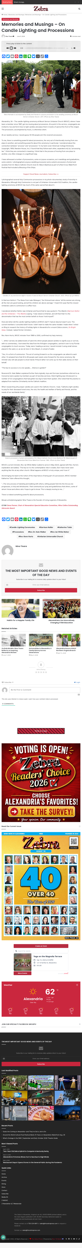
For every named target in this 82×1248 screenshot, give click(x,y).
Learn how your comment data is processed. (43, 699)
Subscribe (5, 1194)
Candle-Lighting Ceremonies (23, 527)
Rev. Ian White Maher (60, 532)
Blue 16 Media (57, 1239)
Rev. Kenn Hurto (26, 536)
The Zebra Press (36, 1239)
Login (78, 682)
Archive (4, 1177)
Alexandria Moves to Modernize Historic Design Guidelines (33, 2)
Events (4, 1180)
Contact (4, 1190)
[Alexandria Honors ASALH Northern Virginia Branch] (68, 640)
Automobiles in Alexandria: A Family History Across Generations (40, 650)
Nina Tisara (8, 36)
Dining (4, 1184)
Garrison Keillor (46, 527)
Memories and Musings (16, 14)
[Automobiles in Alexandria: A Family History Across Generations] (41, 640)
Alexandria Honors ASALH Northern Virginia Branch (66, 649)
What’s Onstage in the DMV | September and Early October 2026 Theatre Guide (30, 1138)
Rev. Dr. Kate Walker (37, 532)
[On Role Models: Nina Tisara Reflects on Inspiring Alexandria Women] (14, 640)
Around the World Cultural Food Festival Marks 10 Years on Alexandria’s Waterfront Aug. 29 (34, 1135)
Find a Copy (41, 731)
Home (5, 14)
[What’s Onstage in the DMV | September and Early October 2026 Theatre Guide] (67, 1082)
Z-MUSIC (5, 1200)
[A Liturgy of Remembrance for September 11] (67, 1098)
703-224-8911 (33, 1223)
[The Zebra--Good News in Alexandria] (41, 8)
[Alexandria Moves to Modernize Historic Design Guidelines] (14, 1098)
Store (3, 1187)
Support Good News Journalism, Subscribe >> (41, 174)
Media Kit (5, 1197)
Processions (18, 532)
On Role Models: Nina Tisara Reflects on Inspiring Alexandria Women (12, 650)
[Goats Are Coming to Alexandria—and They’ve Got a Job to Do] (14, 1082)
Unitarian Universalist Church (50, 536)
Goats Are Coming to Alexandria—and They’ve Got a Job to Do (24, 1131)
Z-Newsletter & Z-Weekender (11, 1203)
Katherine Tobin (65, 527)
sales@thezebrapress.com (48, 1223)
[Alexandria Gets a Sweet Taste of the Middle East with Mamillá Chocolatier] (14, 1113)
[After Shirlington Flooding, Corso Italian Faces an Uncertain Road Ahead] (41, 1098)
